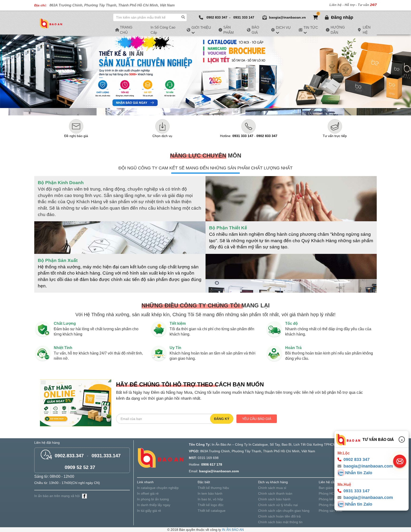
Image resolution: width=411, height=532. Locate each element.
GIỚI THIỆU (201, 27)
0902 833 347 (216, 17)
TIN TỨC (310, 27)
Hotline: (236, 136)
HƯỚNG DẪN (338, 29)
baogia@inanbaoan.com (368, 497)
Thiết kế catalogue (211, 510)
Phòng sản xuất (330, 510)
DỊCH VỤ (283, 27)
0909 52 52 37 (80, 467)
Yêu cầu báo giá (256, 419)
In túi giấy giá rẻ (149, 510)
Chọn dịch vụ (162, 136)
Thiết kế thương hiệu (213, 488)
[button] (342, 17)
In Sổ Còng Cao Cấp (163, 29)
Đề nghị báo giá (76, 136)
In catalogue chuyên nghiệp (158, 488)
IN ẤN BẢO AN (233, 530)
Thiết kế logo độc (211, 505)
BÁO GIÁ (255, 29)
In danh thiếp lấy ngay (153, 505)
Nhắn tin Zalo (358, 472)
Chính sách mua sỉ (272, 488)
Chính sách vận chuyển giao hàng (283, 510)
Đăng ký (221, 419)
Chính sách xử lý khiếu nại (278, 505)
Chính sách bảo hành (274, 499)
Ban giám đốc (329, 488)
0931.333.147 (106, 455)
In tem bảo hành (210, 493)
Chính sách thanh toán (275, 493)
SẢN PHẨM (228, 29)
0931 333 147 (243, 17)
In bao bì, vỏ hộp (210, 499)
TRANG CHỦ (126, 29)
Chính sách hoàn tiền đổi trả (279, 516)
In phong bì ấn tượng (153, 499)
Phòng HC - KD (330, 493)
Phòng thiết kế (329, 505)
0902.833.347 (69, 455)
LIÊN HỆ (367, 29)
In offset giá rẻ (148, 493)
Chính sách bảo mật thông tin (280, 522)
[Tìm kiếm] (184, 16)
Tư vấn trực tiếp (335, 136)
